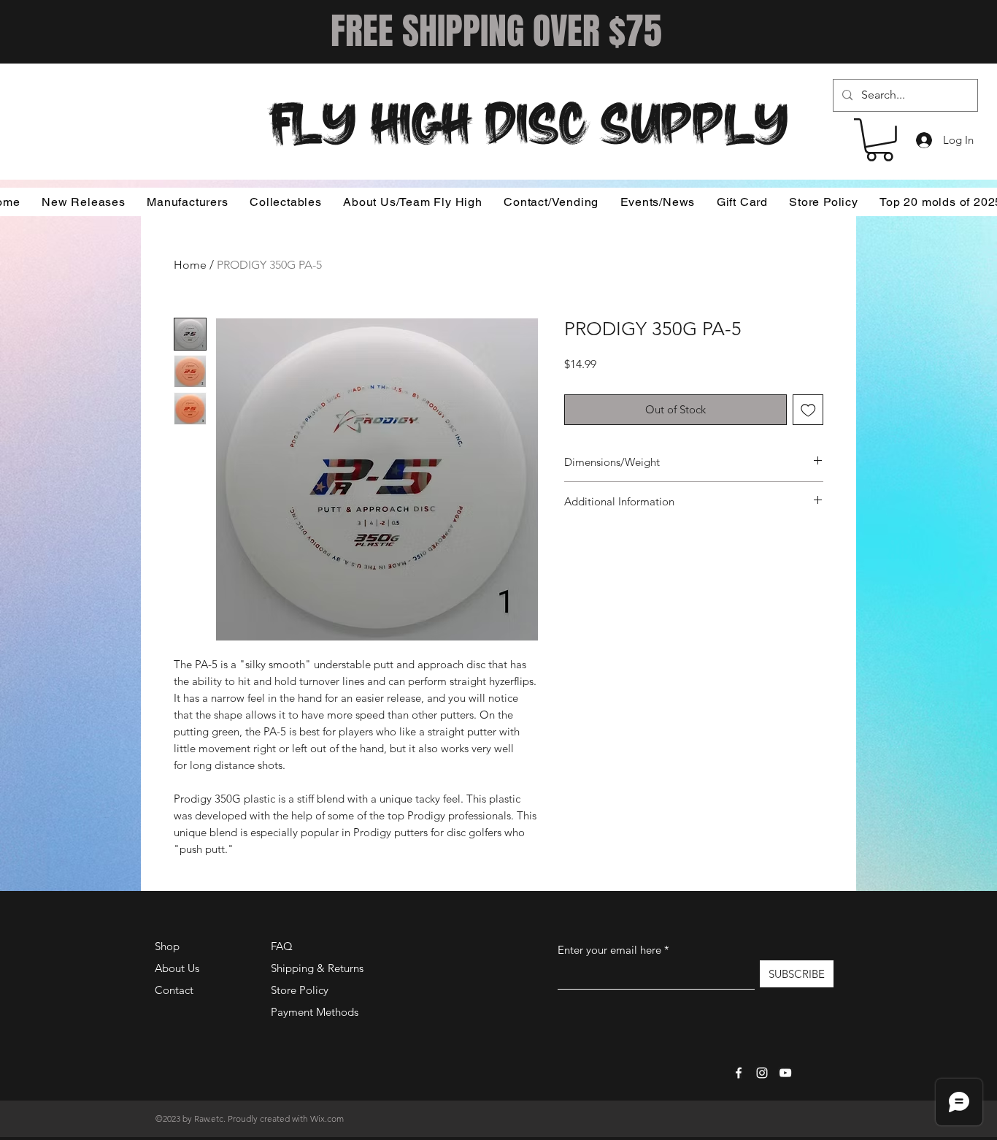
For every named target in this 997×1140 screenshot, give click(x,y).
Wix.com (327, 1118)
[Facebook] (738, 1073)
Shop (167, 946)
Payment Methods (316, 1012)
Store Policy (299, 990)
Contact (174, 990)
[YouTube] (785, 1073)
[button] (879, 139)
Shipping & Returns (317, 968)
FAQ (282, 946)
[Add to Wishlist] (808, 410)
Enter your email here (609, 949)
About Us (177, 968)
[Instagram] (762, 1073)
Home (190, 265)
